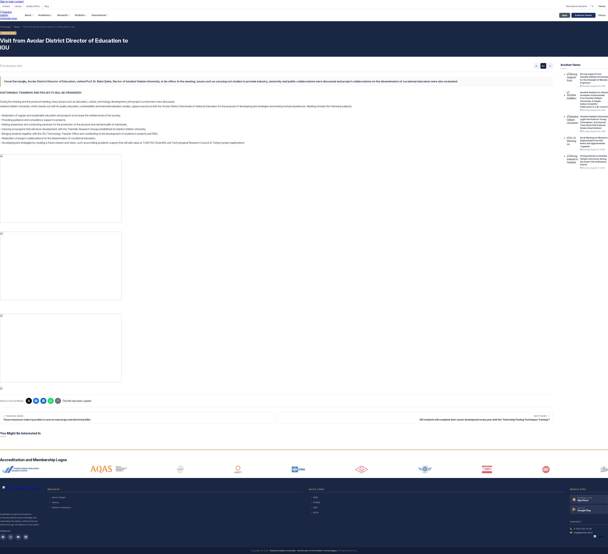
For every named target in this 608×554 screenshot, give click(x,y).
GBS (315, 507)
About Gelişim (59, 497)
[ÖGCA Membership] (425, 469)
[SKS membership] (546, 469)
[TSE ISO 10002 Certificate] (361, 469)
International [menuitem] (99, 15)
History (55, 502)
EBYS (316, 512)
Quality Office (33, 6)
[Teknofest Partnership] (604, 469)
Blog (46, 6)
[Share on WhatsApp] (51, 401)
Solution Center (583, 15)
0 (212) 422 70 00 (583, 528)
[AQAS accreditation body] (109, 469)
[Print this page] (550, 66)
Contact (6, 6)
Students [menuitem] (80, 15)
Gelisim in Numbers (61, 507)
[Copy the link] (58, 401)
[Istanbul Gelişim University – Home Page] (9, 15)
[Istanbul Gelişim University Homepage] (20, 498)
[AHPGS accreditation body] (180, 469)
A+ (543, 66)
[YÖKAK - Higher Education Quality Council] (20, 469)
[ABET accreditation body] (238, 469)
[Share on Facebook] (36, 401)
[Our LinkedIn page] (43, 401)
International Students (576, 6)
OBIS (315, 497)
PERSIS (316, 502)
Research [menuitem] (62, 15)
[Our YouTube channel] (18, 537)
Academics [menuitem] (44, 15)
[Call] (592, 6)
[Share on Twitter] (29, 401)
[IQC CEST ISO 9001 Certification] (487, 469)
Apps (564, 15)
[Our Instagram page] (11, 537)
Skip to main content (11, 1)
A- (536, 66)
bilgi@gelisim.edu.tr (583, 532)
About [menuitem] (28, 15)
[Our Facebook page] (3, 537)
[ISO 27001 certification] (298, 469)
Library (18, 6)
